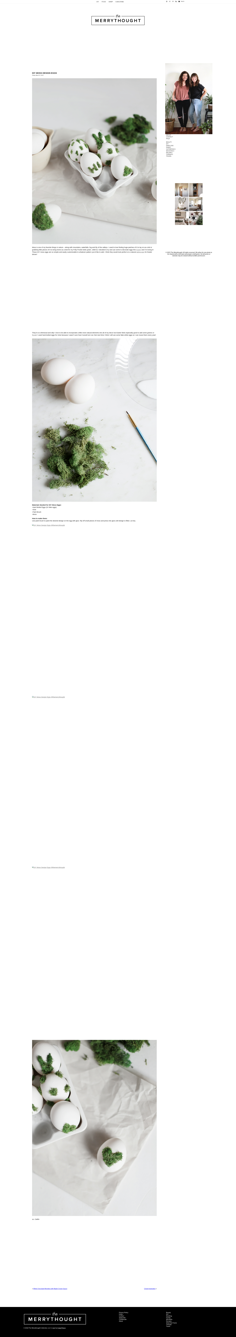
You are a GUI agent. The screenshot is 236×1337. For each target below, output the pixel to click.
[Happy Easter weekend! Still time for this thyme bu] (182, 204)
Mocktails (170, 151)
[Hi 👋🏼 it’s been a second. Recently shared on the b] (182, 218)
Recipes (169, 152)
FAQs (168, 138)
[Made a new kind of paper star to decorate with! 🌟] (196, 218)
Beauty (169, 142)
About (168, 135)
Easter (138, 250)
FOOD (104, 1)
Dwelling (169, 145)
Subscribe (119, 1)
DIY (98, 1)
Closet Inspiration (150, 1289)
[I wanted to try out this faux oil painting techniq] (182, 190)
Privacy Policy (123, 1312)
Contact (169, 137)
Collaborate (123, 1319)
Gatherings (171, 149)
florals (34, 335)
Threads (169, 154)
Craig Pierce (61, 1328)
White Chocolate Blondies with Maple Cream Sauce (50, 1289)
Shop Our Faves (171, 1323)
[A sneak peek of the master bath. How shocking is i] (196, 190)
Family (168, 147)
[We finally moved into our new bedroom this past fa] (196, 204)
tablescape (140, 252)
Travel (169, 156)
